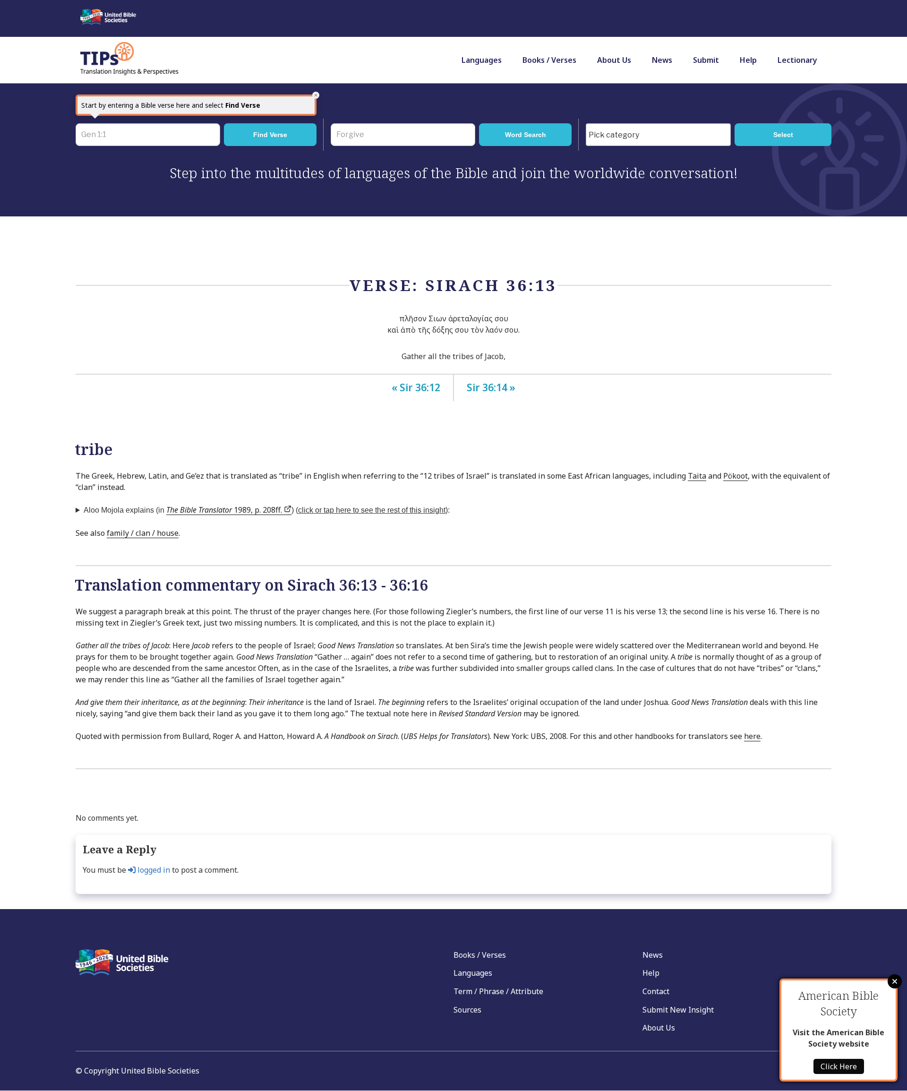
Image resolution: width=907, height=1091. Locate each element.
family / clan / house (143, 533)
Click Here (839, 1066)
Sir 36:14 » (491, 387)
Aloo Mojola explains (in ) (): (267, 510)
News (662, 60)
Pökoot (735, 476)
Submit (706, 60)
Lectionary (797, 60)
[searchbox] (661, 135)
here (752, 736)
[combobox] (658, 134)
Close (895, 981)
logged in (153, 870)
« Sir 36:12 (416, 387)
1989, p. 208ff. (225, 510)
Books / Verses (549, 60)
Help (748, 60)
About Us (614, 60)
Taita (697, 476)
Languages (482, 60)
